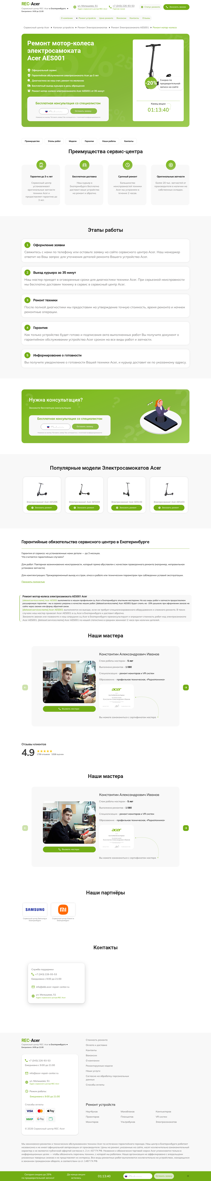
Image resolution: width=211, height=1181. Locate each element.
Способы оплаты (95, 1084)
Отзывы (146, 18)
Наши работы (109, 141)
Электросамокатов (166, 1121)
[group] (35, 912)
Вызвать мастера (70, 708)
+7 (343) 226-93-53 (123, 5)
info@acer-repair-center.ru (44, 1073)
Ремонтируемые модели (99, 1065)
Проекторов (92, 1116)
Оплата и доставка (96, 1045)
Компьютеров (163, 1111)
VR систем (161, 1116)
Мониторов (92, 1121)
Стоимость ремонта (97, 1039)
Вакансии (121, 18)
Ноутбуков (92, 1111)
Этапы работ (54, 141)
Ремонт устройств (87, 18)
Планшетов (127, 1116)
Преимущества (32, 141)
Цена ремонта (106, 18)
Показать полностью (33, 581)
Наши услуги (93, 1070)
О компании (67, 18)
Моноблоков (127, 1111)
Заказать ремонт (43, 507)
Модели (73, 141)
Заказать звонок (177, 7)
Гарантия (89, 141)
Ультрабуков (128, 1121)
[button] (186, 687)
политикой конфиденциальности (88, 117)
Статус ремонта (152, 7)
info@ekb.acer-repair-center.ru (52, 986)
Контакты (134, 18)
